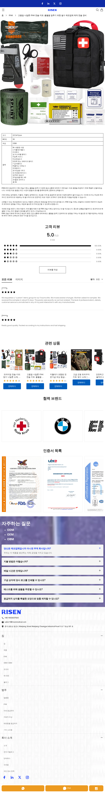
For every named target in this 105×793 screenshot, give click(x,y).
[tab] (47, 121)
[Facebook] (42, 3)
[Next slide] (99, 424)
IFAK (11, 15)
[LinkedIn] (48, 3)
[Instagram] (60, 3)
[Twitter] (54, 3)
